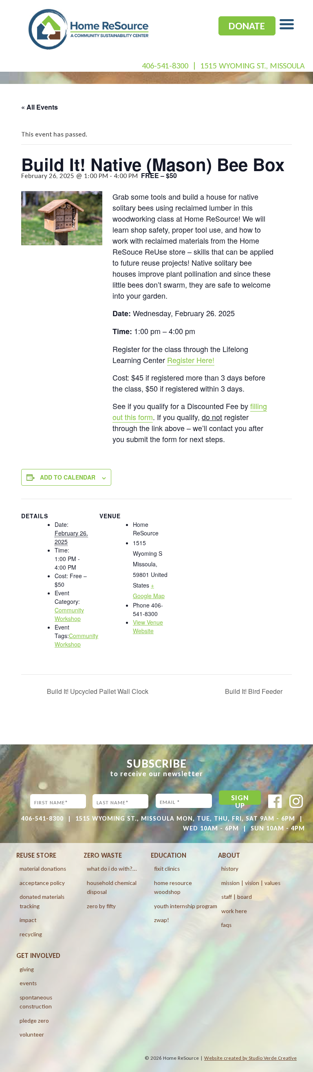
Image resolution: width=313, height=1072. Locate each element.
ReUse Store (36, 855)
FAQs (226, 925)
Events (28, 983)
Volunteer (32, 1034)
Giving (27, 969)
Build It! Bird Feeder (254, 691)
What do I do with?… (112, 868)
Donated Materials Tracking (42, 901)
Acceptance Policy (42, 883)
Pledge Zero (34, 1020)
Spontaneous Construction (36, 1002)
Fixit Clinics (167, 868)
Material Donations (43, 868)
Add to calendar (67, 477)
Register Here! (190, 359)
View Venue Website (148, 626)
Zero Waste (103, 855)
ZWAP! (161, 920)
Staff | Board (236, 896)
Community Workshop (69, 614)
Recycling (31, 934)
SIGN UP (240, 799)
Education (168, 855)
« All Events (39, 107)
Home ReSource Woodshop (173, 887)
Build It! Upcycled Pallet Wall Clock (96, 691)
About (229, 855)
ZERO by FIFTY (101, 906)
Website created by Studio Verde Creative (250, 1058)
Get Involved (38, 955)
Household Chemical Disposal (112, 887)
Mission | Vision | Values (250, 883)
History (229, 868)
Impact (28, 920)
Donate (247, 26)
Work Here (234, 911)
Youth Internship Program (185, 906)
